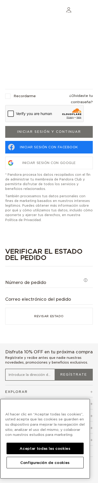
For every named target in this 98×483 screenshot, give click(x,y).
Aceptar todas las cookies (45, 448)
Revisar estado (49, 316)
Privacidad (32, 220)
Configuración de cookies (45, 462)
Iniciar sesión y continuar (49, 132)
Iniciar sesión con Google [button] (49, 163)
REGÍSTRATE (73, 374)
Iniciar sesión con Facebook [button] (49, 147)
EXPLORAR (16, 392)
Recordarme (25, 96)
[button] (69, 10)
